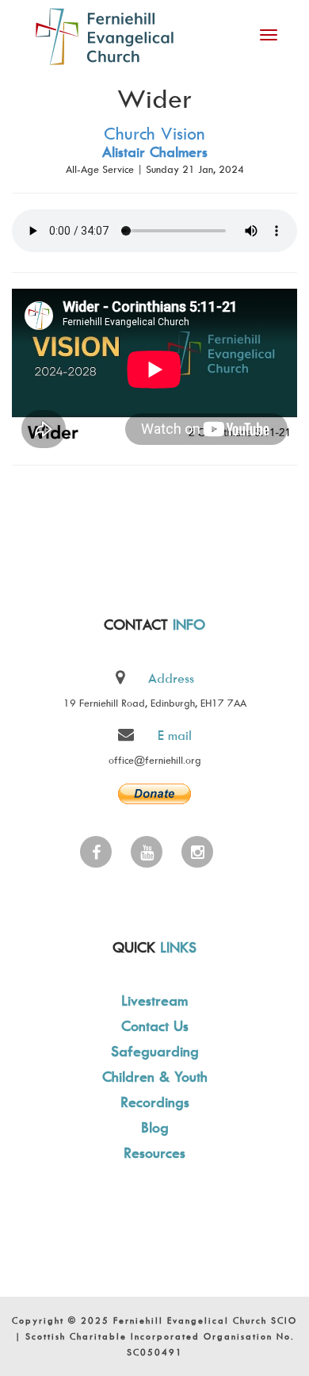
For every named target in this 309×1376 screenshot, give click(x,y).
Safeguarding (155, 1051)
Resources (154, 1153)
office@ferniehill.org (155, 759)
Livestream (154, 1000)
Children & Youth (155, 1076)
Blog (155, 1127)
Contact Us (155, 1026)
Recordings (154, 1102)
